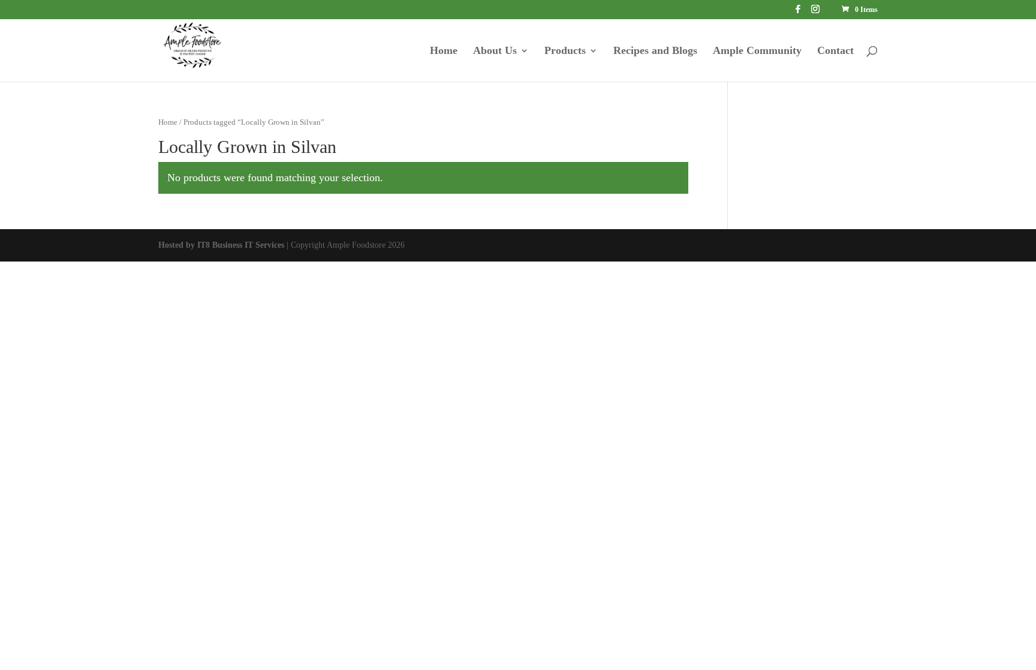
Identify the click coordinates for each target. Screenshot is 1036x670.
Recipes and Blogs (655, 51)
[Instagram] (815, 12)
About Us (495, 51)
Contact (835, 51)
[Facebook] (798, 12)
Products (565, 51)
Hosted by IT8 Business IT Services (221, 245)
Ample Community (757, 51)
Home (443, 51)
